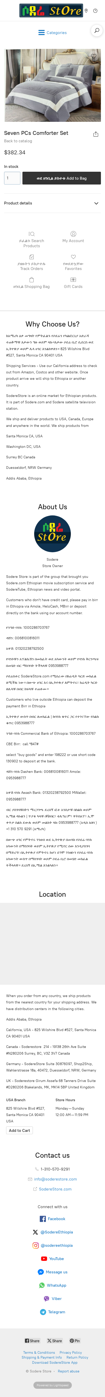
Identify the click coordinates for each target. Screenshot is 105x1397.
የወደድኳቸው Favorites (73, 266)
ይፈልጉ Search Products (31, 243)
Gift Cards (73, 286)
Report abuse (69, 1371)
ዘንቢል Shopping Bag (32, 286)
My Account (73, 240)
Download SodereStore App (54, 1362)
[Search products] (97, 30)
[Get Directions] (19, 1130)
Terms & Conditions (39, 1352)
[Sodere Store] (51, 10)
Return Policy (77, 1357)
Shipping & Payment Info (42, 1357)
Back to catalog (18, 140)
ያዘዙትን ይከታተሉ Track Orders (31, 266)
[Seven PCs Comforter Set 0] (52, 85)
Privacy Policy (71, 1352)
